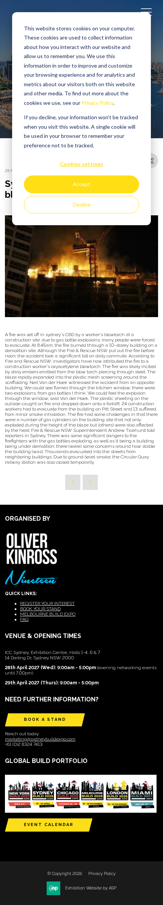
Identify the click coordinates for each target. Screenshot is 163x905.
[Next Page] (90, 482)
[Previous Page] (72, 482)
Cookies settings (81, 164)
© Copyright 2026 (64, 873)
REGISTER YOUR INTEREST (47, 603)
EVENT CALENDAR (49, 824)
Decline (82, 204)
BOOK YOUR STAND (40, 608)
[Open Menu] (146, 12)
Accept (81, 184)
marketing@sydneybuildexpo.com (40, 739)
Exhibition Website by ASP (90, 888)
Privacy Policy (97, 103)
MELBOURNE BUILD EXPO (47, 614)
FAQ (24, 619)
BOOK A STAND (45, 719)
